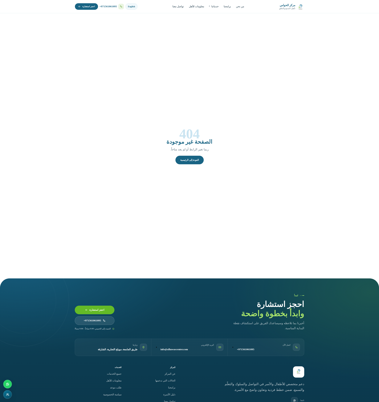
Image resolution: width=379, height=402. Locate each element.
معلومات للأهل (196, 6)
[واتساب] (7, 384)
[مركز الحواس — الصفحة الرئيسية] (298, 372)
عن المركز (170, 373)
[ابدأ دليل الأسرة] (7, 394)
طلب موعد (116, 387)
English (131, 6)
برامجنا (227, 6)
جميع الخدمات (114, 373)
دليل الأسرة (169, 394)
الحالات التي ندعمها (165, 380)
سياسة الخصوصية (112, 394)
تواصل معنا (178, 6)
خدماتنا (215, 6)
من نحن (240, 6)
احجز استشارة (88, 6)
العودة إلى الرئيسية (189, 160)
